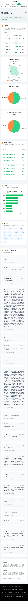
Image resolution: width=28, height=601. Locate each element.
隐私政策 (17, 592)
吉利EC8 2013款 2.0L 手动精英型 (9, 174)
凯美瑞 (10, 228)
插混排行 (23, 6)
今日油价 (4, 586)
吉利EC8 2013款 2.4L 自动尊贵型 (9, 160)
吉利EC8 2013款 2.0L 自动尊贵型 (9, 168)
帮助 (26, 6)
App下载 (5, 6)
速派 (4, 242)
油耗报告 (9, 6)
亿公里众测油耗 (7, 589)
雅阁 (4, 228)
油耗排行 (14, 6)
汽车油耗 (11, 586)
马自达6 (10, 232)
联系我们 (11, 592)
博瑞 (4, 235)
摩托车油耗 (17, 586)
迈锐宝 (16, 232)
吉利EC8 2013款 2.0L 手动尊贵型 (9, 176)
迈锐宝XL (5, 238)
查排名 (11, 25)
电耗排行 (18, 6)
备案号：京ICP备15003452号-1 (14, 598)
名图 (15, 235)
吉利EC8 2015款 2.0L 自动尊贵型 (9, 151)
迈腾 (20, 235)
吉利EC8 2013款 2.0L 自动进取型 (9, 163)
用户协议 (24, 592)
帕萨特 (10, 235)
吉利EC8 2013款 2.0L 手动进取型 (9, 171)
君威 (15, 228)
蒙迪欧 (21, 228)
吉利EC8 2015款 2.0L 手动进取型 (9, 154)
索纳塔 (12, 238)
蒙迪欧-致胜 (19, 238)
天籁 (4, 232)
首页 (1, 6)
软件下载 (4, 592)
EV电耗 (23, 586)
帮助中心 (21, 589)
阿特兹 (22, 232)
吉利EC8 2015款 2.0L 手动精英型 (9, 157)
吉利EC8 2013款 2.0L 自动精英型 (9, 165)
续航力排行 (14, 589)
